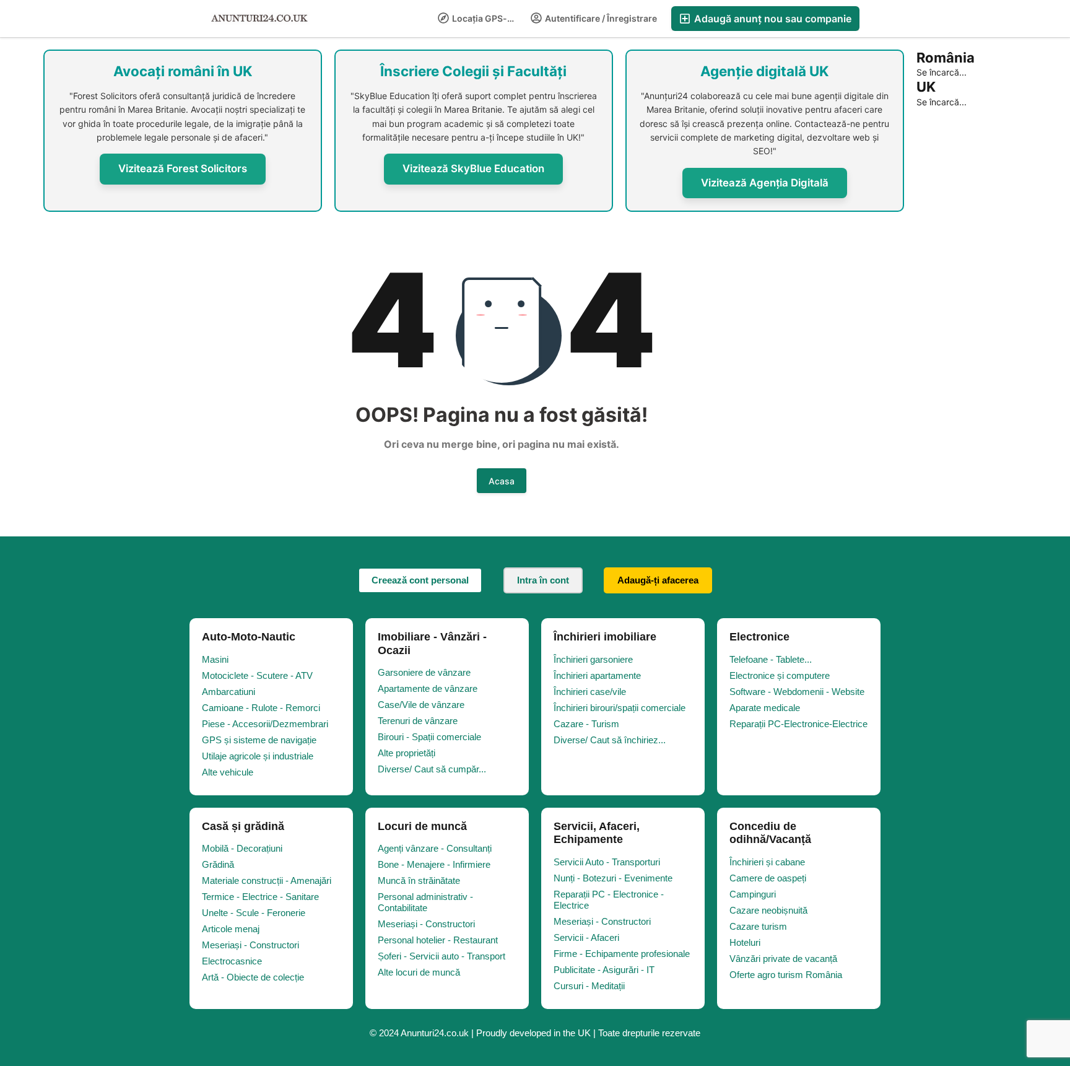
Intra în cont (543, 580)
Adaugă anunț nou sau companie (771, 18)
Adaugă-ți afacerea (657, 580)
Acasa (502, 481)
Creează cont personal (420, 580)
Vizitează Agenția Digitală (765, 183)
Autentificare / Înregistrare (600, 18)
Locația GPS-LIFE (487, 18)
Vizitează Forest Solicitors (182, 168)
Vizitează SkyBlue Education (473, 168)
